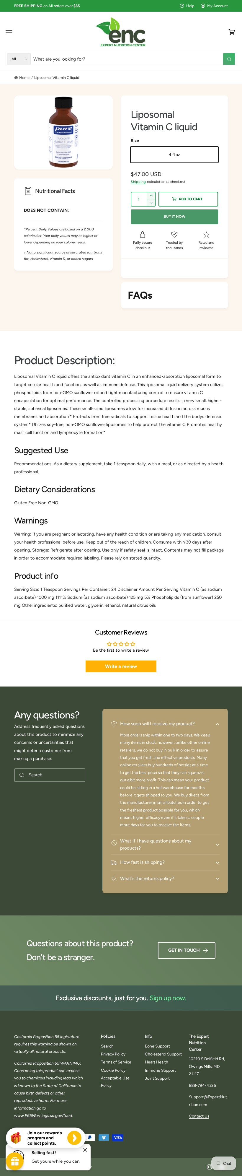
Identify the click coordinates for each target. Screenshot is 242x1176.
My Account (217, 6)
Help (190, 6)
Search (107, 1046)
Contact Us (199, 1116)
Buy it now (174, 216)
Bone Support (157, 1046)
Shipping (138, 182)
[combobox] (134, 59)
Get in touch (184, 950)
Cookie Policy (113, 1070)
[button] (9, 32)
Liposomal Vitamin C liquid (56, 77)
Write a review (121, 666)
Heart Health (156, 1062)
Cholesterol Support (163, 1054)
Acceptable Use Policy (115, 1082)
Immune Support (160, 1070)
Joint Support (157, 1078)
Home (24, 77)
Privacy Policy (113, 1054)
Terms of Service (116, 1062)
